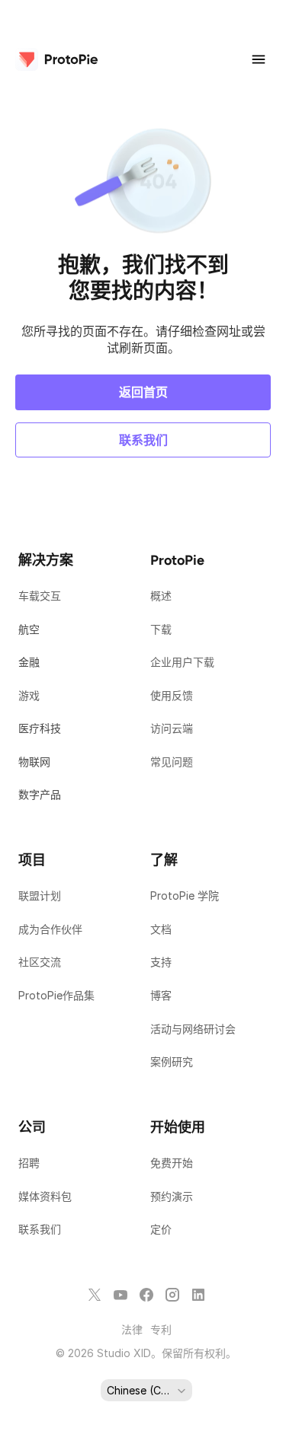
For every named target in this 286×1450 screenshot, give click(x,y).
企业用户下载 (182, 661)
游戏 (29, 695)
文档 (162, 929)
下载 (161, 629)
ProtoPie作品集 (56, 995)
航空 (29, 629)
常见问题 (171, 761)
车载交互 (39, 595)
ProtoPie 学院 (184, 895)
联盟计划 (39, 895)
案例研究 (171, 1061)
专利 (161, 1329)
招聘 (29, 1162)
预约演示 (171, 1196)
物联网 (34, 761)
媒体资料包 (46, 1196)
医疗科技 (39, 728)
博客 (162, 995)
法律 (132, 1329)
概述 (161, 595)
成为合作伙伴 (50, 929)
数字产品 (39, 794)
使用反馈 (171, 695)
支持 (162, 961)
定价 (161, 1228)
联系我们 (39, 1228)
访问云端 (171, 728)
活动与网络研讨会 (193, 1028)
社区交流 (39, 961)
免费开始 (171, 1162)
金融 (29, 661)
